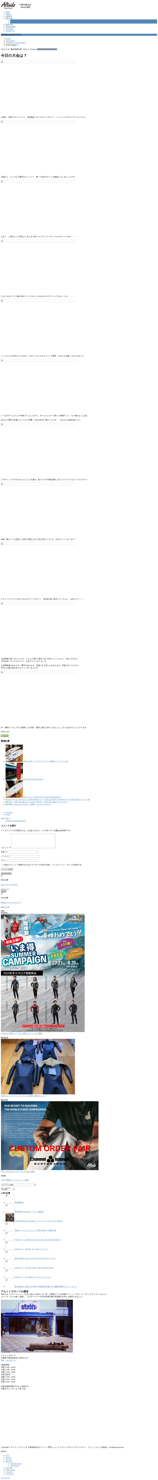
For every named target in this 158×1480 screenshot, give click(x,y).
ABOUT (9, 1459)
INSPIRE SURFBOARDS (47, 49)
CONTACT (10, 1474)
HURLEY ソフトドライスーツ (11, 902)
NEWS (8, 1457)
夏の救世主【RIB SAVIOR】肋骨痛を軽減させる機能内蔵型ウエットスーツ (46, 1287)
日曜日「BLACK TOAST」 (41, 804)
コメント (6, 848)
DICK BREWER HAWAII (33, 779)
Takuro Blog (10, 1470)
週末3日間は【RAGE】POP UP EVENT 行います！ (35, 1258)
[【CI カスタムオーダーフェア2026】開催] (50, 1136)
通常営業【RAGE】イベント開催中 (29, 1212)
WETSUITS (14, 22)
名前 (4, 852)
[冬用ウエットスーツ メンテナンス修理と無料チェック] (38, 1067)
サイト (3, 860)
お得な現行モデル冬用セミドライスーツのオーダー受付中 (39, 1221)
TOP (7, 1455)
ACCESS (9, 1472)
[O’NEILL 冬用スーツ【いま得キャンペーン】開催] (43, 973)
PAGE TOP (5, 1478)
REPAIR (9, 1468)
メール (5, 856)
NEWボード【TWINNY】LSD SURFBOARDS (42, 797)
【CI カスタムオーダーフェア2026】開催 (18, 1172)
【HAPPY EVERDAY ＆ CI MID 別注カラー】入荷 (69, 800)
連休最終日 (19, 1202)
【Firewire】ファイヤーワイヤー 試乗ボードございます (45, 761)
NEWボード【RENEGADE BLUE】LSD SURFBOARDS (37, 1240)
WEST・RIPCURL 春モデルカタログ (52, 802)
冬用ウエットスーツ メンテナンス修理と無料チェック (23, 1096)
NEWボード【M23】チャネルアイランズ (31, 1249)
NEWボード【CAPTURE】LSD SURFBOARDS (34, 1268)
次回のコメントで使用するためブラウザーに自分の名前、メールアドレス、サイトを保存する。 (43, 865)
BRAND (9, 1462)
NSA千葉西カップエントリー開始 (15, 1180)
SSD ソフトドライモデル (9, 885)
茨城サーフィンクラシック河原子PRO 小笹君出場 (35, 1230)
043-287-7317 (11, 1360)
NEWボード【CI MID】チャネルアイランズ (33, 1277)
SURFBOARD (16, 20)
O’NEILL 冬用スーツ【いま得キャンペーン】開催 (21, 1034)
